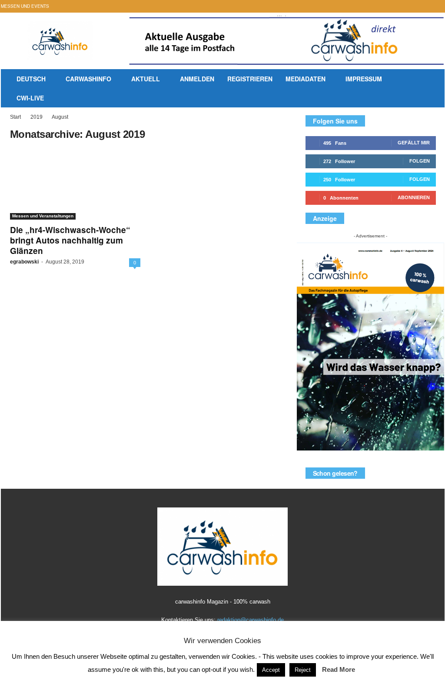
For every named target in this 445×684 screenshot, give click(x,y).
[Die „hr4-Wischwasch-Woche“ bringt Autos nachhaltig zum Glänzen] (75, 185)
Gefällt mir (414, 142)
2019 (36, 117)
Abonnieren (414, 197)
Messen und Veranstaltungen (42, 216)
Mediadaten (305, 78)
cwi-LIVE (30, 97)
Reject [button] (303, 670)
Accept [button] (271, 670)
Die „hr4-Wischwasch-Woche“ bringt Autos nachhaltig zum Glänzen (70, 240)
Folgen (419, 160)
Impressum (363, 78)
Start (15, 117)
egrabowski (24, 262)
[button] (428, 89)
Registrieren (249, 78)
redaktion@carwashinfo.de (250, 620)
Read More (338, 669)
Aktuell (145, 78)
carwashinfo (88, 78)
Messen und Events (25, 6)
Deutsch (31, 78)
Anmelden (197, 78)
